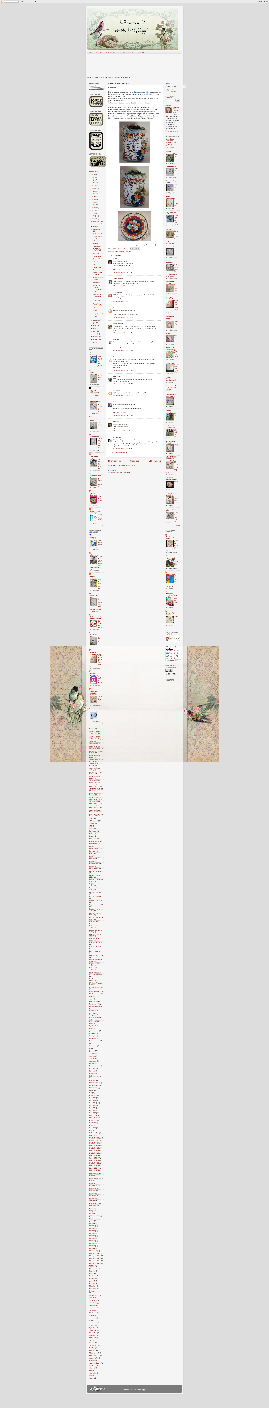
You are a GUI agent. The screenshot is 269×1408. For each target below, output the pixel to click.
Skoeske (92, 1310)
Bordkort (92, 858)
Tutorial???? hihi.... (97, 290)
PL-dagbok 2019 (94, 1258)
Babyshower (176, 482)
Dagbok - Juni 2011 (95, 896)
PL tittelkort (93, 1251)
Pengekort (92, 1211)
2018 (93, 196)
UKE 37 (95, 261)
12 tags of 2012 (94, 731)
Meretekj (116, 421)
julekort (91, 1051)
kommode (92, 1080)
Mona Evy (116, 376)
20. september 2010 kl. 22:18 (123, 395)
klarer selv (96, 282)
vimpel (91, 1370)
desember (96, 221)
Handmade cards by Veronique (94, 693)
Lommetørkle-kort (95, 1178)
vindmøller (92, 1373)
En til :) (95, 264)
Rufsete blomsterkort (176, 202)
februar (96, 336)
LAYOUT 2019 (94, 1155)
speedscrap (93, 1325)
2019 (93, 194)
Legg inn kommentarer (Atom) (127, 465)
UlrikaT (115, 437)
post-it (91, 1273)
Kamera (92, 1071)
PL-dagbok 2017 (94, 1256)
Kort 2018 (92, 1110)
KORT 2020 (93, 1115)
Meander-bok (93, 1185)
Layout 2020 (93, 1158)
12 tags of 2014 (94, 736)
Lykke (176, 616)
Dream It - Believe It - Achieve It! (100, 407)
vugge (91, 1378)
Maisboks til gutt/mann (97, 295)
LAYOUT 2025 (94, 1170)
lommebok (92, 1175)
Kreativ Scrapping (93, 373)
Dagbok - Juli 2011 (95, 892)
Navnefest (92, 1195)
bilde (90, 833)
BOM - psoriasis (98, 233)
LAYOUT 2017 (94, 1150)
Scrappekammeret (140, 92)
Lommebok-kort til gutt (98, 237)
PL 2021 (92, 1241)
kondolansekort (94, 1083)
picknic (91, 1221)
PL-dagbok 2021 (94, 1263)
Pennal (91, 1213)
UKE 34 (175, 155)
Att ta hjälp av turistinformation (99, 464)
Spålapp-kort (93, 1330)
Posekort (92, 1271)
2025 (93, 177)
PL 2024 (92, 1248)
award (91, 828)
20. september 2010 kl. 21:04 (123, 370)
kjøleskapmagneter (95, 1076)
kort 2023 (92, 1123)
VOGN (91, 1375)
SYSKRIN (92, 1338)
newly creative (171, 558)
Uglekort (92, 1348)
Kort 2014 (92, 1100)
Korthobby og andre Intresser (171, 213)
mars (95, 334)
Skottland (92, 1313)
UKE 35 (95, 308)
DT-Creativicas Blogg (96, 987)
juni (94, 325)
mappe (91, 1183)
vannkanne (93, 1360)
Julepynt (92, 1058)
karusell (91, 1073)
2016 (93, 202)
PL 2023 (92, 1246)
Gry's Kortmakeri (172, 386)
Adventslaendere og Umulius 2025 (96, 815)
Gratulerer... (176, 169)
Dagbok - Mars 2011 (96, 905)
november (96, 224)
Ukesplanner (93, 1353)
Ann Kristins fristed (170, 442)
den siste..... (97, 253)
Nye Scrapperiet (95, 711)
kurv (90, 1130)
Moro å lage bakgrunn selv (176, 432)
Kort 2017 (92, 1108)
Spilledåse (92, 1328)
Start (90, 52)
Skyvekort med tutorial (176, 288)
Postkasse (92, 1276)
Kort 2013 (92, 1098)
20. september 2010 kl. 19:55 (123, 350)
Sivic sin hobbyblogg (170, 426)
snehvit (91, 1315)
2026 (93, 174)
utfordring (92, 1358)
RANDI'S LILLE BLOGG (171, 282)
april (95, 331)
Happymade (170, 363)
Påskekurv (92, 1286)
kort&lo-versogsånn (170, 411)
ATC (90, 826)
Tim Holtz (93, 390)
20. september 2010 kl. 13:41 (123, 272)
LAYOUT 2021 (94, 1160)
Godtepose (93, 1036)
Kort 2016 (92, 1105)
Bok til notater (93, 848)
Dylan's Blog (170, 574)
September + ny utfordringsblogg (98, 315)
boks (116, 251)
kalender (92, 1068)
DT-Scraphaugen (95, 994)
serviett (91, 1298)
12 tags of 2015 (94, 738)
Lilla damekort (175, 185)
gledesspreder (94, 1031)
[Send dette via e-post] (131, 249)
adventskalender (94, 748)
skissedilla (92, 1308)
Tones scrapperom (170, 197)
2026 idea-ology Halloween (94, 393)
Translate (173, 91)
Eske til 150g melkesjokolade (100, 584)
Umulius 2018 (93, 1355)
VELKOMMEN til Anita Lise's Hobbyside (171, 458)
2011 (93, 216)
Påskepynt (92, 1288)
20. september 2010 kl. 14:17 (123, 301)
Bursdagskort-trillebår (97, 273)
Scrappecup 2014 (95, 1295)
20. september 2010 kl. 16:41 (123, 333)
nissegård (92, 1198)
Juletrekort (92, 1061)
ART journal (93, 821)
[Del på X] (135, 249)
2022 (93, 185)
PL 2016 (92, 1228)
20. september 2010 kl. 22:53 (123, 415)
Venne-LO (92, 1365)
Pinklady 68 (117, 259)
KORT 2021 (93, 1118)
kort (90, 1093)
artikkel (91, 823)
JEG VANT (141, 52)
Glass (91, 1028)
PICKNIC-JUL (97, 246)
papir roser (93, 1208)
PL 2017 (92, 1231)
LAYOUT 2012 (94, 1138)
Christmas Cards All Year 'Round (96, 617)
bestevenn (117, 323)
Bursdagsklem (100, 377)
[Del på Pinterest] (139, 249)
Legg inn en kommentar (119, 452)
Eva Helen (116, 402)
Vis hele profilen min (172, 131)
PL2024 (91, 1266)
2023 (93, 183)
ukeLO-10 (92, 1350)
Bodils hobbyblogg (170, 152)
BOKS (95, 310)
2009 (93, 343)
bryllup (91, 861)
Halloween (92, 1038)
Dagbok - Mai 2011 (95, 900)
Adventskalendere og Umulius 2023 (96, 806)
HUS (90, 1043)
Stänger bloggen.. (171, 380)
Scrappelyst (94, 355)
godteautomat (94, 1033)
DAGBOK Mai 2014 (95, 951)
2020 (93, 191)
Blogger (143, 1389)
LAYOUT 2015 (94, 1145)
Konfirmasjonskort (100, 542)
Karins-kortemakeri (94, 577)
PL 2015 (92, 1226)
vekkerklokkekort (94, 1363)
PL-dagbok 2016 (94, 1253)
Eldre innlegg (155, 461)
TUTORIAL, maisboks (97, 249)
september (96, 229)
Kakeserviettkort (94, 1066)
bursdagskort (93, 863)
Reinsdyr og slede (95, 1291)
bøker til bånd (93, 868)
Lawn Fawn (170, 139)
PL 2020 (92, 1238)
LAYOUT (92, 1135)
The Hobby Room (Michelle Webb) (171, 595)
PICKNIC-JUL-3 (98, 243)
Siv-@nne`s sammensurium (171, 478)
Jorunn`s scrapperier (94, 674)
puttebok (92, 1281)
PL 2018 (92, 1233)
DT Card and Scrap (95, 974)
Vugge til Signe (98, 277)
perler (91, 1218)
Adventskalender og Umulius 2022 (96, 785)
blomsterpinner (94, 841)
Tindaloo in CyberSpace (170, 348)
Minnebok (92, 1191)
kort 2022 (92, 1120)
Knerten (116, 292)
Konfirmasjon (93, 1085)
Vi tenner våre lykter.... (176, 500)
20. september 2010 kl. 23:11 (123, 431)
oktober (96, 226)
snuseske (92, 1318)
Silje (114, 339)
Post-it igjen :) (97, 256)
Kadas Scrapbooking (171, 378)
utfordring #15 (150, 94)
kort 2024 (92, 1125)
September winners (100, 499)
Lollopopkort (93, 1173)
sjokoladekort (93, 1305)
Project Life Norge (94, 457)
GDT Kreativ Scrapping (93, 1014)
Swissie (168, 229)
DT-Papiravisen (94, 991)
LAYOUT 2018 (94, 1153)
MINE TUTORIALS (112, 52)
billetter (91, 836)
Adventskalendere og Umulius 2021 (96, 802)
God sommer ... (100, 424)
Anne (115, 390)
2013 (93, 210)
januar (95, 339)
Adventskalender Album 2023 (94, 781)
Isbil (90, 1048)
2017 (93, 199)
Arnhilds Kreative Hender (95, 653)
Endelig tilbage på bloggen (176, 517)
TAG (90, 1340)
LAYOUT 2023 (94, 1165)
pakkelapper (93, 1203)
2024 (93, 180)
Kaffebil (91, 1063)
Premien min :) (98, 270)
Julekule (92, 1053)
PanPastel (92, 1206)
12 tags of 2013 (94, 733)
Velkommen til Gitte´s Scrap (171, 395)
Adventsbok (93, 746)
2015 (93, 205)
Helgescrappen (94, 1041)
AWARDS (99, 52)
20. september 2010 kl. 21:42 (123, 384)
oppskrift (92, 1200)
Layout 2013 (93, 1140)
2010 (93, 219)
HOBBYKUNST (171, 167)
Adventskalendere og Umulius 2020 (96, 798)
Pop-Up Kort (93, 1268)
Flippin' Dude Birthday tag (176, 354)
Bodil (177, 108)
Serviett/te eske (94, 1300)
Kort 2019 (92, 1113)
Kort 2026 (92, 1128)
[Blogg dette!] (133, 249)
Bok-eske (92, 851)
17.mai (91, 741)
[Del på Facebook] (137, 249)
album (91, 818)
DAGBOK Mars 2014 (96, 955)
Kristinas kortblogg (169, 261)
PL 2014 (92, 1223)
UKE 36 (95, 280)
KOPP (91, 1090)
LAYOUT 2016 (94, 1148)
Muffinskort (93, 1193)
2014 (93, 208)
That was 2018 (175, 600)
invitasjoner (93, 1046)
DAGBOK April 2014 (96, 921)
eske (90, 999)
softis (91, 1320)
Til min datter (176, 415)
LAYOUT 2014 (94, 1143)
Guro (115, 357)
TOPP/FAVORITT (128, 52)
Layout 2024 (93, 1168)
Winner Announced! (100, 517)
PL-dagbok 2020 (94, 1261)
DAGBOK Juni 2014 (95, 947)
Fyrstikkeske (93, 1004)
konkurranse (93, 1088)
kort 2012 (92, 1095)
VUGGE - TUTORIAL (97, 304)
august (95, 320)
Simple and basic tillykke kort (176, 368)
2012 (93, 213)
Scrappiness (94, 436)
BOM (91, 856)
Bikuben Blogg (95, 401)
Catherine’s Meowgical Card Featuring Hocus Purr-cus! (171, 143)
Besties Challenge (93, 494)
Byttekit (91, 866)
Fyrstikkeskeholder (95, 1006)
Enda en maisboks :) (97, 299)
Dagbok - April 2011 (95, 871)
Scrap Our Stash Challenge (96, 512)
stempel (128, 251)
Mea (114, 308)
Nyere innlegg (114, 461)
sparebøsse (93, 1323)
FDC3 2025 (93, 1001)
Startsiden (134, 461)
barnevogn (92, 831)
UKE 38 (95, 241)
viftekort (92, 1368)
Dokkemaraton (94, 972)
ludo (90, 1180)
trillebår (91, 1343)
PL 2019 (92, 1236)
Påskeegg (92, 1283)
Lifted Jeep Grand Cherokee (171, 388)
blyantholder (93, 843)
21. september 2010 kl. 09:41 (123, 448)
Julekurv (92, 1056)
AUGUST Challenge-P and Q (100, 624)
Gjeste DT (122, 251)
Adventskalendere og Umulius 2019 (96, 794)
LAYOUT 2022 (94, 1163)
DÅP (90, 996)
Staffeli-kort (93, 1333)
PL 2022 (92, 1243)
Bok (90, 846)
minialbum (92, 1188)
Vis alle (102, 525)
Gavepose (92, 1011)
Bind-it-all (92, 838)
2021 (93, 188)
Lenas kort (117, 278)
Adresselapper (94, 743)
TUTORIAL (93, 1345)
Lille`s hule (94, 555)
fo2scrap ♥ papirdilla (170, 494)
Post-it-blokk (97, 267)
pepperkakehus (94, 1216)
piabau (168, 334)
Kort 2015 (92, 1103)
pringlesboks (93, 1278)
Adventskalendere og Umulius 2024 (96, 811)
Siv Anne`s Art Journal (171, 614)
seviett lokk (93, 1303)
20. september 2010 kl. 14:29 (123, 317)
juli (94, 323)
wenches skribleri (93, 538)
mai (94, 328)
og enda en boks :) (96, 286)
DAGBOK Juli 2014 (95, 942)
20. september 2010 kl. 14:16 (123, 286)
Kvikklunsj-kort (94, 1133)
